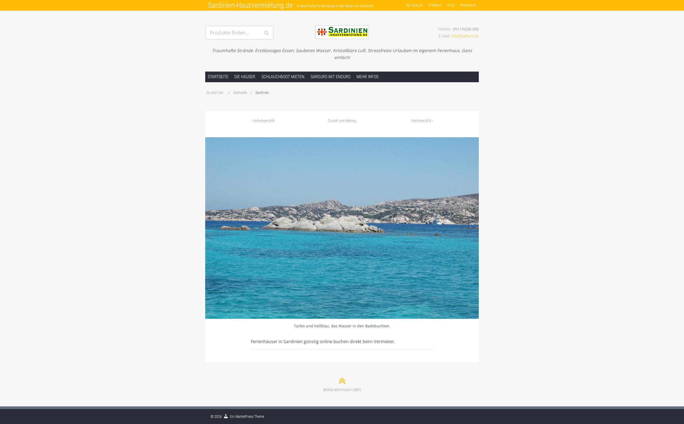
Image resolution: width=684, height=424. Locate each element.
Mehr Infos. (367, 76)
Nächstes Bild (422, 121)
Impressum (468, 5)
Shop (450, 5)
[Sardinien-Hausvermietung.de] (342, 25)
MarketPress (244, 416)
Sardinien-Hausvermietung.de (250, 5)
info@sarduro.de (465, 35)
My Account (414, 5)
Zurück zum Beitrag (342, 121)
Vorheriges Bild (263, 121)
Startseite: (218, 76)
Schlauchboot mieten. (283, 76)
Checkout (435, 5)
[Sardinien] (342, 228)
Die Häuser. (245, 76)
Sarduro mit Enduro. (331, 76)
